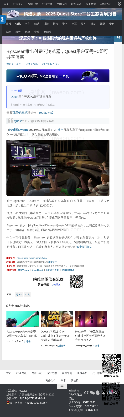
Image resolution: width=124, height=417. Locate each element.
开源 (102, 23)
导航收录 (105, 4)
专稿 (36, 31)
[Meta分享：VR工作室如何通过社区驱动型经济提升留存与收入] (91, 319)
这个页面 (82, 246)
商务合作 (51, 380)
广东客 (17, 64)
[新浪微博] (86, 392)
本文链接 (52, 262)
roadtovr (44, 112)
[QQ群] (98, 392)
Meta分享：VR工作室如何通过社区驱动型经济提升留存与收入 (90, 335)
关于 (63, 380)
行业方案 (47, 4)
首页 (6, 4)
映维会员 (76, 4)
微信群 (74, 380)
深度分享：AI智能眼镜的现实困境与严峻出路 (58, 38)
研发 (93, 23)
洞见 (27, 23)
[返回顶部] (62, 386)
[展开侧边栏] (118, 37)
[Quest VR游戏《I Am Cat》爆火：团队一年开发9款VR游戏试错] (57, 319)
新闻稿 (47, 31)
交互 (74, 23)
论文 (8, 31)
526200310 (91, 406)
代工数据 (91, 4)
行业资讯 (18, 4)
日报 (8, 23)
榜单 (27, 31)
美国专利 (62, 4)
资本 (64, 23)
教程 (18, 31)
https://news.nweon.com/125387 (32, 258)
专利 (111, 23)
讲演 (46, 23)
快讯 (18, 23)
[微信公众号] (92, 392)
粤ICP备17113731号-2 (32, 398)
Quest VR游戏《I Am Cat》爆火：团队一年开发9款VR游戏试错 (55, 335)
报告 (55, 23)
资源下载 (33, 4)
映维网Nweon (18, 129)
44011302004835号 (36, 402)
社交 (60, 129)
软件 (83, 23)
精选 (36, 23)
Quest (14, 96)
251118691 (89, 402)
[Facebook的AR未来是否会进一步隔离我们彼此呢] (22, 319)
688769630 (91, 410)
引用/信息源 (20, 112)
